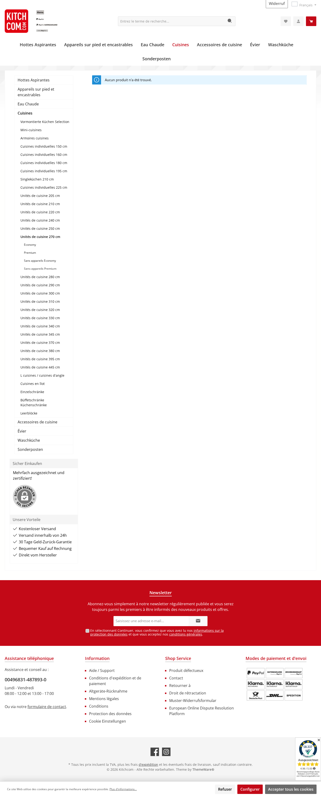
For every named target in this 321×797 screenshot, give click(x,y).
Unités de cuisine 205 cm (40, 195)
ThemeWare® (203, 769)
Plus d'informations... (123, 789)
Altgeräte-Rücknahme (108, 691)
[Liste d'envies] (286, 21)
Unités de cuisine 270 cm (40, 236)
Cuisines (25, 113)
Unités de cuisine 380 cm (40, 351)
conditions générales (185, 634)
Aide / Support (102, 670)
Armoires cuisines (34, 138)
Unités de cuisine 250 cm (40, 228)
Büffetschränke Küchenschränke (33, 402)
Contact (176, 678)
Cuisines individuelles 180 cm (43, 163)
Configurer (250, 789)
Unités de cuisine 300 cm (40, 293)
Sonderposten (30, 449)
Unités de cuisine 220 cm (40, 212)
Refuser (225, 789)
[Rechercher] (229, 21)
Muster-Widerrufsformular (192, 700)
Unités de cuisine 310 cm (40, 301)
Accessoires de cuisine (37, 422)
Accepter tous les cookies (290, 789)
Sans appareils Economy (40, 261)
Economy (30, 245)
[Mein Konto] (298, 21)
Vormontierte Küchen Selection (44, 121)
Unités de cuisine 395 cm (40, 359)
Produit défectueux (186, 670)
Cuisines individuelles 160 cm (43, 154)
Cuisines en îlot (32, 383)
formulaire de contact (46, 706)
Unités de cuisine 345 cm (40, 334)
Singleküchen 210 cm (37, 179)
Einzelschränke (32, 392)
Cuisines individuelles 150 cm (43, 146)
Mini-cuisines (31, 130)
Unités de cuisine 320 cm (40, 309)
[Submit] (198, 621)
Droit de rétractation (187, 693)
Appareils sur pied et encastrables (36, 92)
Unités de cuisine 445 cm (40, 367)
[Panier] (311, 21)
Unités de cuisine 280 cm (40, 277)
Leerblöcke (28, 413)
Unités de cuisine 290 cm (40, 285)
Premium (30, 253)
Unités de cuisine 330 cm (40, 318)
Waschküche (29, 440)
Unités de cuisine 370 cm (40, 342)
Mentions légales (104, 698)
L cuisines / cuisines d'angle (42, 375)
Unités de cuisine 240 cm (40, 220)
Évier (22, 431)
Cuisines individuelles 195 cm (43, 171)
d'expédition (148, 764)
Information (97, 658)
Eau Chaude (28, 104)
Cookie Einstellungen (107, 721)
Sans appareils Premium (40, 269)
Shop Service (178, 658)
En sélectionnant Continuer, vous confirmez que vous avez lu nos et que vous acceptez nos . (157, 632)
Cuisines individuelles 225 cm (43, 187)
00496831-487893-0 (25, 679)
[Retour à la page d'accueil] (40, 21)
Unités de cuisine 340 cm (40, 326)
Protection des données (110, 713)
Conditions (98, 706)
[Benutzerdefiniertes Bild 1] (275, 684)
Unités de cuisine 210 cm (40, 204)
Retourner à (180, 685)
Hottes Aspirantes (34, 80)
